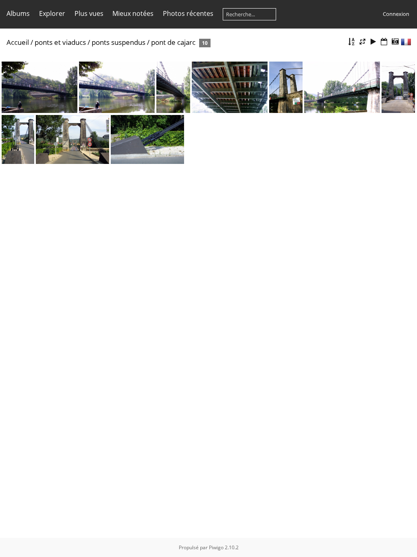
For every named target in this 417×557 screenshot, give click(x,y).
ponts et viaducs (60, 42)
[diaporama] (373, 42)
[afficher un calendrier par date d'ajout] (384, 42)
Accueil (18, 42)
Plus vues (89, 13)
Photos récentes (188, 13)
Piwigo (216, 547)
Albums (18, 13)
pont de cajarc (173, 42)
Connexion (396, 14)
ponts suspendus (118, 42)
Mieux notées (133, 13)
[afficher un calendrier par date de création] (395, 42)
